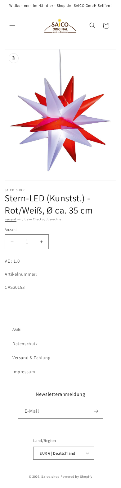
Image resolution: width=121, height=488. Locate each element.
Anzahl (10, 229)
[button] (12, 25)
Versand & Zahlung (31, 357)
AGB (16, 329)
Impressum (23, 371)
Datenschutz (25, 343)
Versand (10, 219)
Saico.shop (50, 476)
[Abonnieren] (96, 411)
